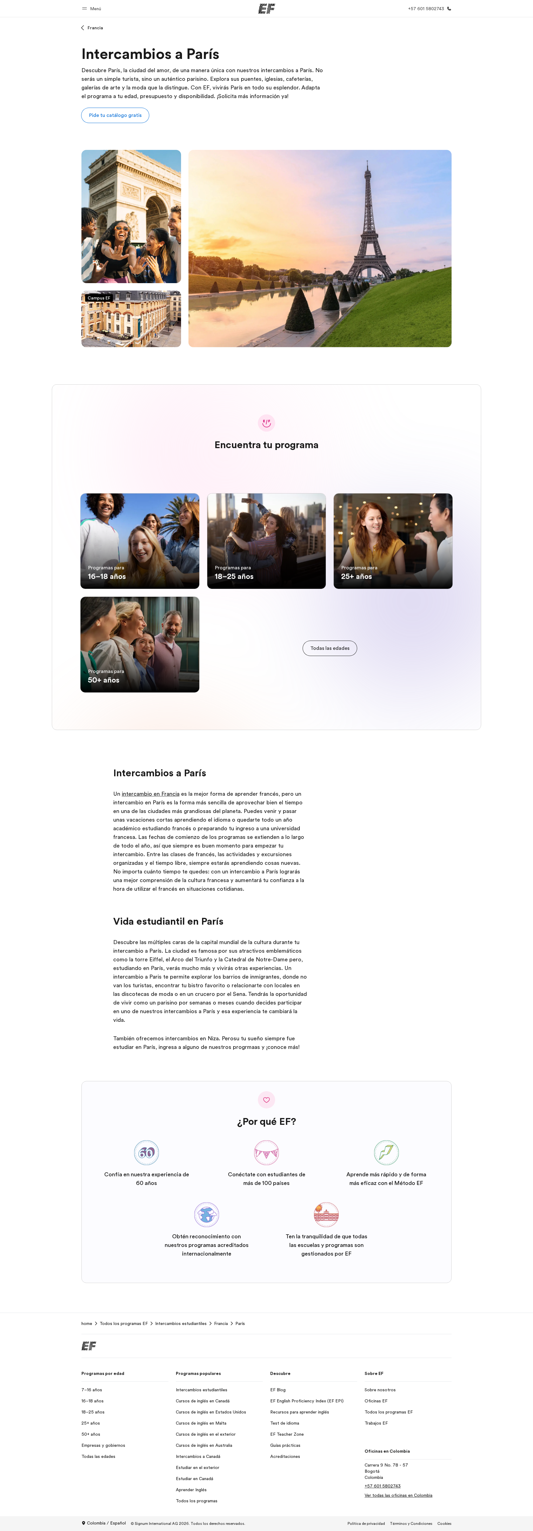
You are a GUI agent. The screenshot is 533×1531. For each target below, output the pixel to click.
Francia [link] (221, 1323)
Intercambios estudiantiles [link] (181, 1323)
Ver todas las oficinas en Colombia (398, 1495)
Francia (95, 27)
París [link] (240, 1323)
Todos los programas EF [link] (124, 1323)
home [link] (86, 1323)
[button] (92, 8)
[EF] (266, 9)
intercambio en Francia (151, 794)
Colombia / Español (106, 1523)
